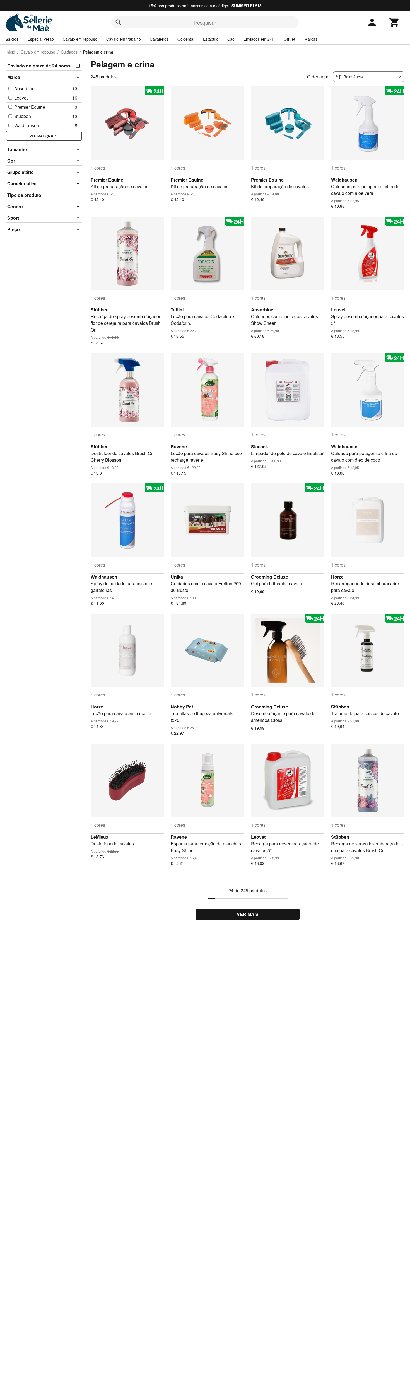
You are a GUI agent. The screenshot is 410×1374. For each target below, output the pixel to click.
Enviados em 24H (259, 39)
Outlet (289, 39)
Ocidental (185, 39)
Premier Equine (107, 179)
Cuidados (69, 52)
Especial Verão (41, 39)
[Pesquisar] (118, 22)
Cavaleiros (159, 39)
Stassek (259, 446)
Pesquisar (205, 22)
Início (10, 52)
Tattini (177, 309)
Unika (177, 577)
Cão (231, 39)
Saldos (12, 39)
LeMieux (99, 837)
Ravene (179, 446)
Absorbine (262, 309)
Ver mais (248, 914)
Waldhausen (344, 179)
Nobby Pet (182, 706)
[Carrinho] (394, 22)
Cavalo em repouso (80, 39)
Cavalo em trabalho (123, 39)
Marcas (310, 39)
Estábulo (210, 39)
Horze (337, 577)
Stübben (100, 309)
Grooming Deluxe (269, 577)
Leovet (338, 309)
